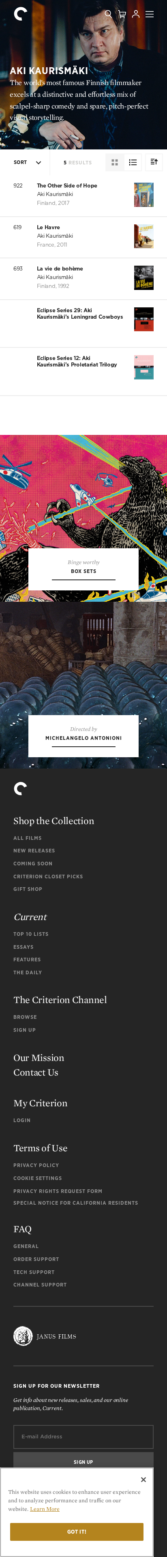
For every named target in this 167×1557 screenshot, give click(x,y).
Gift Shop (28, 889)
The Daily (27, 972)
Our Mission (38, 1057)
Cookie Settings (37, 1178)
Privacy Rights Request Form (58, 1191)
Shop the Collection (53, 820)
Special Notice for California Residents (75, 1203)
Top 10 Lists (31, 934)
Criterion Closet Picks (48, 876)
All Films (27, 838)
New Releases (34, 851)
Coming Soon (33, 864)
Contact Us (35, 1072)
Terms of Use (40, 1148)
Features (27, 959)
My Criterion (40, 1103)
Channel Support (40, 1285)
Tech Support (34, 1272)
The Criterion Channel (60, 999)
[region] (77, 1512)
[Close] (143, 1480)
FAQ (22, 1229)
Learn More (45, 1508)
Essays (23, 947)
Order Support (36, 1259)
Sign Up (24, 1030)
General (26, 1246)
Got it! (77, 1532)
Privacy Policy (36, 1165)
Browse (25, 1017)
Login (22, 1120)
